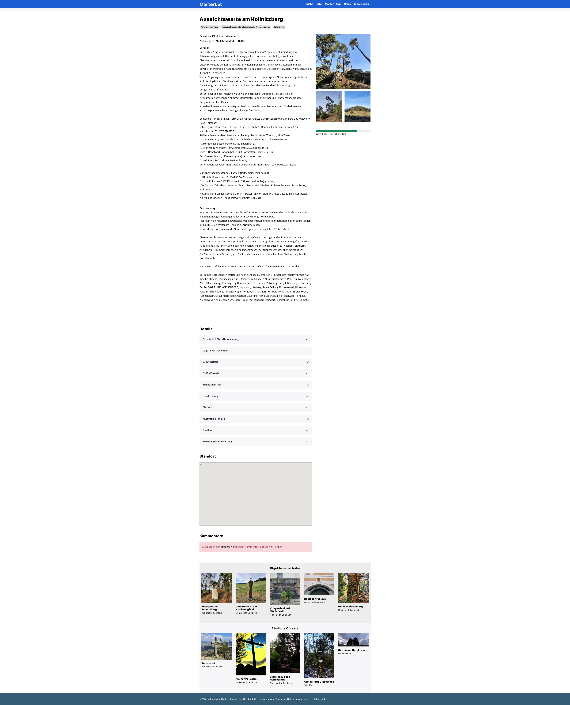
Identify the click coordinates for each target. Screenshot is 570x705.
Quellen (207, 430)
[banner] (211, 4)
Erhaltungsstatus (213, 385)
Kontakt (252, 699)
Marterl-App (333, 3)
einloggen (226, 547)
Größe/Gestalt (211, 373)
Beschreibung (210, 396)
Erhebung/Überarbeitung (217, 441)
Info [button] (319, 3)
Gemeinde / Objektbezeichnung (221, 339)
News (347, 3)
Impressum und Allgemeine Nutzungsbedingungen (284, 699)
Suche (309, 3)
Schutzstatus (210, 362)
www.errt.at (252, 177)
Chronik (207, 407)
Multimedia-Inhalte (214, 419)
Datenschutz (320, 699)
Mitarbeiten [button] (361, 3)
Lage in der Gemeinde (215, 350)
